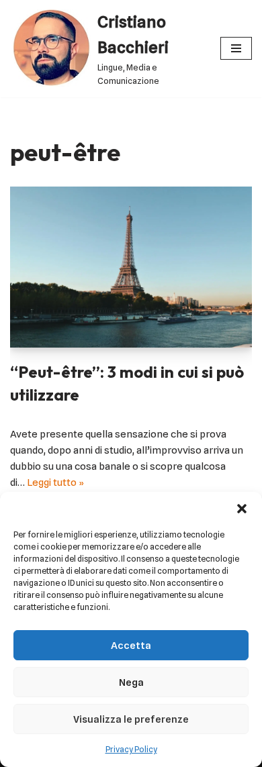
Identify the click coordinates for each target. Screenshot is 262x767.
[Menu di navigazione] (236, 48)
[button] (242, 508)
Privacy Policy (131, 749)
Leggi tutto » (55, 482)
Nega (131, 682)
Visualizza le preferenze (131, 719)
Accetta (131, 646)
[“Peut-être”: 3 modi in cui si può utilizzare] (131, 267)
